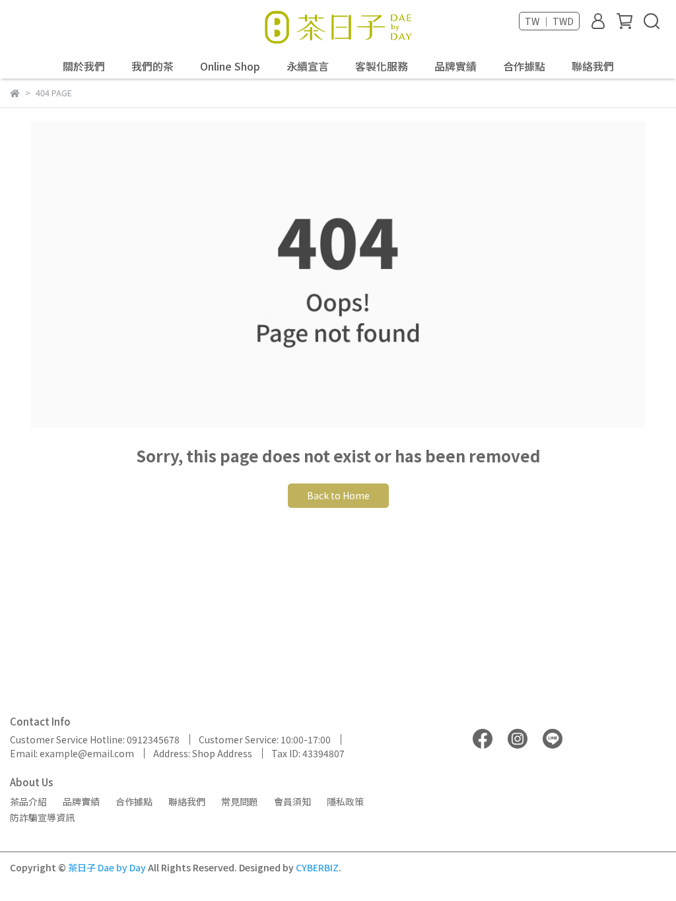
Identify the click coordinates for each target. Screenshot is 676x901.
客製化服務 (381, 66)
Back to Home (338, 495)
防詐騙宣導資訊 (42, 817)
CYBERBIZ (317, 867)
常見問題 (239, 801)
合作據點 (524, 66)
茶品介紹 (28, 801)
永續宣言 (308, 66)
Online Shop (230, 66)
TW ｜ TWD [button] (549, 21)
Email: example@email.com (72, 753)
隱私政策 (345, 801)
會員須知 (292, 801)
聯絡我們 (593, 66)
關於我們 (84, 66)
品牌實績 (455, 66)
